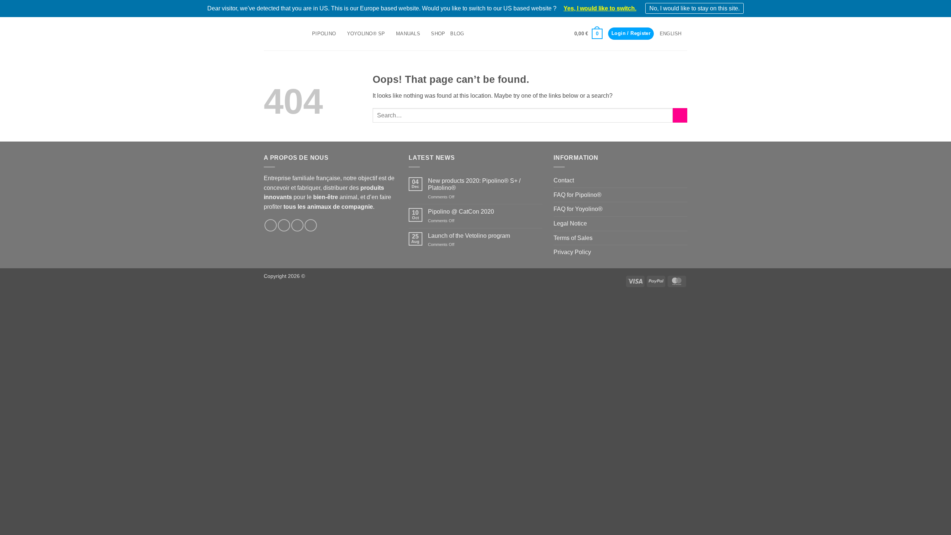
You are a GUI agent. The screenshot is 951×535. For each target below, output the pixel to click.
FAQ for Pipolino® (577, 195)
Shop (438, 33)
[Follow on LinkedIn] (297, 225)
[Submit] (680, 115)
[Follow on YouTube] (311, 225)
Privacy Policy (572, 252)
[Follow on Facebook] (270, 225)
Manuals (408, 33)
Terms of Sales (573, 238)
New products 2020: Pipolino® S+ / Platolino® (474, 184)
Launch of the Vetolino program (469, 236)
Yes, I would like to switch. (600, 8)
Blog (457, 33)
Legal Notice (570, 223)
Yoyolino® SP (366, 33)
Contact (564, 180)
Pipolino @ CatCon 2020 (461, 211)
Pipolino (324, 33)
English (671, 33)
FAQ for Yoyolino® (578, 209)
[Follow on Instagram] (284, 225)
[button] (588, 33)
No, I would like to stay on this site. (694, 8)
